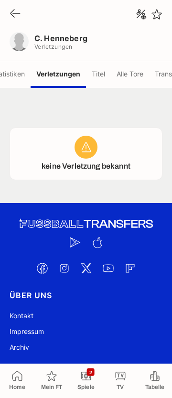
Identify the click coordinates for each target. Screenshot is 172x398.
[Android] (75, 242)
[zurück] (15, 14)
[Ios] (97, 242)
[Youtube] (108, 268)
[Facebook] (42, 268)
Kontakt (21, 316)
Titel (98, 74)
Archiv (19, 347)
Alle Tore (130, 74)
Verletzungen (58, 74)
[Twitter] (86, 268)
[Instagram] (64, 268)
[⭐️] (156, 14)
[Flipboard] (130, 268)
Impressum (27, 331)
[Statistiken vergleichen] (141, 14)
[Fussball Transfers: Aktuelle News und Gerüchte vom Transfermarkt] (86, 223)
